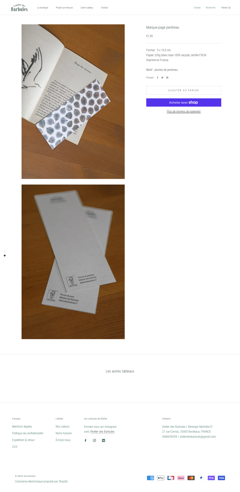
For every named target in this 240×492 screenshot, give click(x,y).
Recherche (210, 7)
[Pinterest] (167, 77)
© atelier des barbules (25, 476)
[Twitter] (162, 77)
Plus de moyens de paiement (184, 111)
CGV (14, 447)
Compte (197, 7)
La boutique (42, 7)
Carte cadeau (87, 7)
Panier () (226, 7)
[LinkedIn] (103, 440)
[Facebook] (157, 77)
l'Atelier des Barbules (102, 431)
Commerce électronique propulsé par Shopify (41, 481)
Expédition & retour (23, 440)
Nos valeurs (63, 426)
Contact (104, 7)
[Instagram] (94, 440)
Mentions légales (22, 426)
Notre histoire (64, 433)
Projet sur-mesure (64, 7)
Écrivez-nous (63, 440)
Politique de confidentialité (27, 433)
